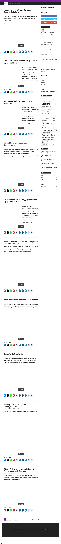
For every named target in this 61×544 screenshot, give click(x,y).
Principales (47, 137)
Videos (52, 144)
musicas (44, 130)
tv (49, 144)
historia (53, 118)
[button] (56, 3)
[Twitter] (55, 1)
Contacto (10, 3)
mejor (43, 123)
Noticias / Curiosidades (46, 132)
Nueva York (31, 211)
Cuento (47, 111)
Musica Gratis (45, 127)
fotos (53, 116)
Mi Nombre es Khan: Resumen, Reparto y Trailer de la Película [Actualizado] (48, 35)
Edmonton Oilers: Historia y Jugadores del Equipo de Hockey (21, 61)
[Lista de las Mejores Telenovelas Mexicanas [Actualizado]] (49, 39)
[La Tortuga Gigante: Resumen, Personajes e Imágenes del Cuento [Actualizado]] (49, 47)
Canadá (31, 71)
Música (50, 130)
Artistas (48, 101)
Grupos (48, 118)
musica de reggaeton (45, 125)
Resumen (50, 139)
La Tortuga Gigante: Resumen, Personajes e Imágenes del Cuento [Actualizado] (48, 52)
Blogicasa (43, 80)
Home (5, 3)
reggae (52, 137)
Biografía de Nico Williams (14, 354)
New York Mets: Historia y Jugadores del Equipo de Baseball (20, 200)
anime (43, 98)
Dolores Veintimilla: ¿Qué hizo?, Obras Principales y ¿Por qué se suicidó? (48, 69)
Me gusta (54, 16)
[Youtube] (57, 1)
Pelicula (45, 135)
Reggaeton (44, 139)
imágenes (44, 120)
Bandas (53, 101)
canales (43, 106)
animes (43, 101)
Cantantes (50, 109)
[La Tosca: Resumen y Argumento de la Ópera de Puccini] (49, 56)
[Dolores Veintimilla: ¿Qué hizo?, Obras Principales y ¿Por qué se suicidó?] (49, 64)
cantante (44, 109)
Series (48, 142)
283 (15, 519)
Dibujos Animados (46, 113)
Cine (43, 111)
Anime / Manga (50, 98)
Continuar (21, 45)
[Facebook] (50, 1)
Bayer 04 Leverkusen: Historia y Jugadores (21, 241)
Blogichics (43, 84)
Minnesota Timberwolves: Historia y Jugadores (19, 102)
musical (51, 127)
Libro (50, 120)
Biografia (46, 104)
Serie (43, 142)
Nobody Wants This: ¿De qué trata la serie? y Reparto (19, 405)
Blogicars (43, 78)
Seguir (54, 19)
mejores (49, 123)
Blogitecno (43, 87)
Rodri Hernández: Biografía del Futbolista (21, 299)
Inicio (5, 7)
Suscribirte (53, 22)
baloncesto (14, 151)
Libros (54, 120)
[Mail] (53, 1)
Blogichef (43, 82)
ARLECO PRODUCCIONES (10, 14)
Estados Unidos (25, 151)
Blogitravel (43, 89)
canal (53, 103)
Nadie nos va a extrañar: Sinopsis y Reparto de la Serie (18, 11)
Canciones (49, 106)
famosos (48, 116)
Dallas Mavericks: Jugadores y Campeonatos (16, 144)
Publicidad (17, 3)
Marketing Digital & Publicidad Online (49, 91)
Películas (52, 135)
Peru (43, 137)
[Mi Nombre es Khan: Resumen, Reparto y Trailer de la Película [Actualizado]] (49, 29)
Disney (52, 113)
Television (44, 144)
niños (56, 130)
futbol (43, 118)
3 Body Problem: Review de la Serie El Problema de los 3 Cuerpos (19, 470)
